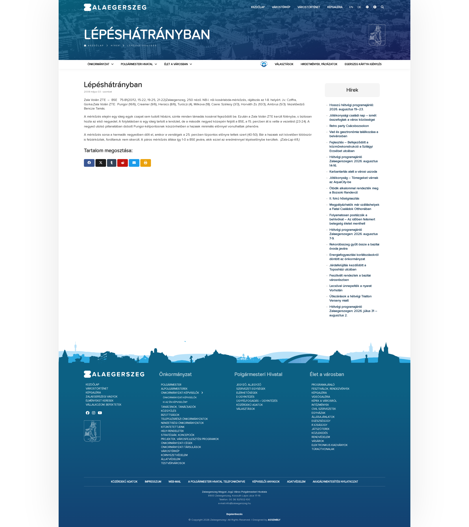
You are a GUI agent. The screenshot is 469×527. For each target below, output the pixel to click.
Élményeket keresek (100, 400)
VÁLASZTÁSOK (284, 64)
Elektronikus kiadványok (330, 445)
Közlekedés (320, 433)
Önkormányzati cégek (177, 443)
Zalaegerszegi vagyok (102, 396)
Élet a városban (176, 64)
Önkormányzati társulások (181, 447)
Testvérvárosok (173, 463)
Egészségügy (321, 421)
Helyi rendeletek (172, 431)
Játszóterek (321, 429)
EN (351, 7)
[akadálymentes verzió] (375, 7)
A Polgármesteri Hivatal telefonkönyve (216, 481)
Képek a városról (324, 401)
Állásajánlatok (323, 417)
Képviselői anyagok (266, 481)
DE (359, 7)
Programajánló (323, 384)
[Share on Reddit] (122, 163)
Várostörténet (309, 7)
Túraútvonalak (323, 449)
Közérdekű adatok (249, 405)
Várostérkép (281, 7)
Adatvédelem (296, 481)
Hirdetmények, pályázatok (319, 64)
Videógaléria (321, 397)
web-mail (175, 481)
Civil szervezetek (324, 409)
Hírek (115, 46)
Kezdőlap (258, 7)
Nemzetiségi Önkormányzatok (182, 423)
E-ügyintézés (245, 397)
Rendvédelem (321, 437)
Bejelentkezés (234, 514)
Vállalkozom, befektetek (103, 404)
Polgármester (171, 384)
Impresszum (153, 481)
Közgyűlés (168, 411)
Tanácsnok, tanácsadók (178, 407)
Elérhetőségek (247, 393)
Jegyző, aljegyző (248, 384)
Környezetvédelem (174, 455)
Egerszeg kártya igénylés (363, 64)
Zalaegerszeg (115, 7)
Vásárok (318, 441)
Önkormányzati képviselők (180, 393)
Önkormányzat (98, 64)
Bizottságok (170, 415)
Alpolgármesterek (174, 388)
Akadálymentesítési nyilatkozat (335, 481)
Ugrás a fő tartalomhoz (376, 2)
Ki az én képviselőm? (175, 402)
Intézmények (320, 405)
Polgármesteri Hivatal (137, 64)
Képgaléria (335, 7)
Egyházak (319, 413)
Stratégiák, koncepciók (178, 435)
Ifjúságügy (319, 425)
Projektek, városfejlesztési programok (190, 439)
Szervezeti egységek (250, 388)
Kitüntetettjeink (173, 427)
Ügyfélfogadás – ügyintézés (257, 401)
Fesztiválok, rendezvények (331, 388)
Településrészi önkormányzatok (184, 419)
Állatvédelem (170, 459)
